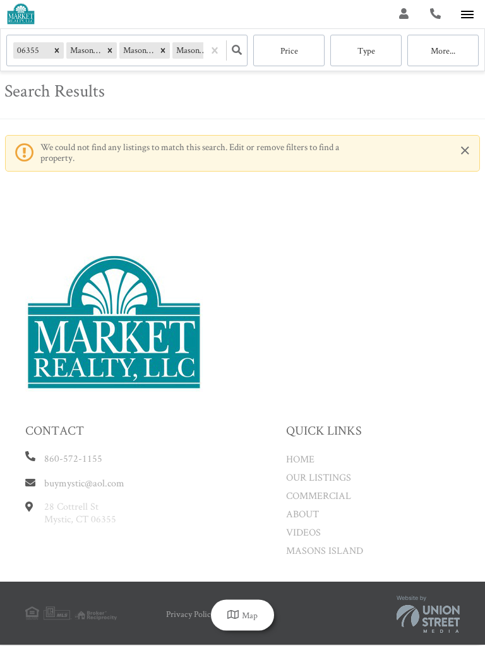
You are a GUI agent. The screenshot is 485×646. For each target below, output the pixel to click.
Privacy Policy (190, 614)
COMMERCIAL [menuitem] (318, 495)
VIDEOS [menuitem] (303, 532)
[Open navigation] (467, 15)
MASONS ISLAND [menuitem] (324, 550)
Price (289, 50)
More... (443, 50)
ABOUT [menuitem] (302, 513)
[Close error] (465, 151)
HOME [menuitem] (300, 459)
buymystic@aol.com (84, 483)
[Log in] (404, 14)
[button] (57, 50)
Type (366, 50)
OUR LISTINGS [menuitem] (318, 477)
